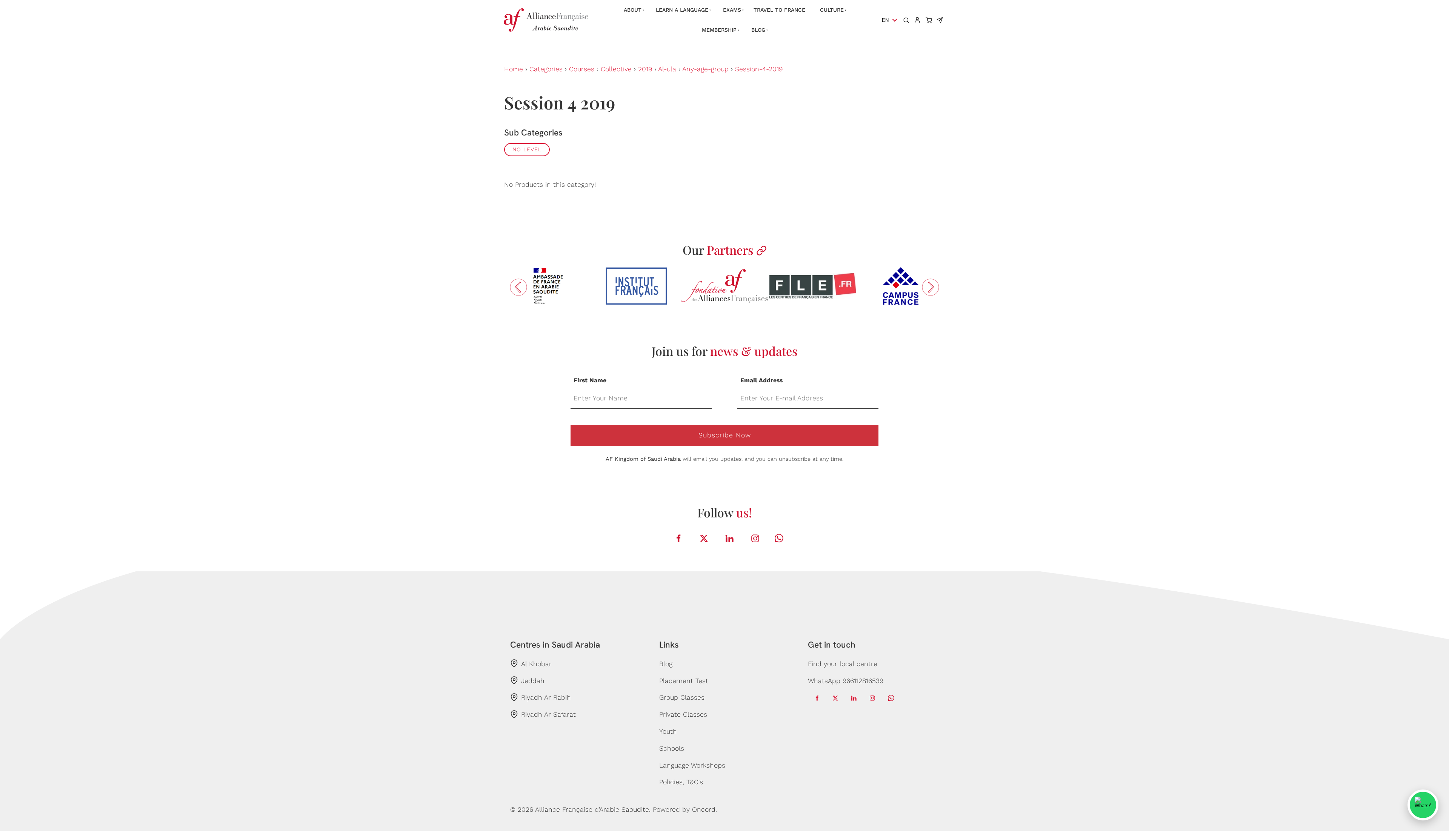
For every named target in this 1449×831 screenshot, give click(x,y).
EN (885, 20)
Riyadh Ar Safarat (548, 714)
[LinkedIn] (729, 538)
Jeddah (533, 681)
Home (513, 69)
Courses (581, 69)
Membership (719, 30)
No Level (526, 149)
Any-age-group (705, 69)
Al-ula (667, 69)
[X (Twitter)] (704, 538)
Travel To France (779, 10)
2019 (645, 69)
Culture (832, 10)
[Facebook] (678, 538)
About (632, 10)
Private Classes (683, 714)
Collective (616, 69)
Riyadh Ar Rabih (546, 697)
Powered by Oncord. (685, 809)
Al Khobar (536, 664)
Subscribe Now (724, 435)
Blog (758, 30)
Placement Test (683, 681)
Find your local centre (842, 664)
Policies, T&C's (681, 782)
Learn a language (682, 10)
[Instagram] (755, 538)
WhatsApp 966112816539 (845, 681)
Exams (732, 10)
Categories (546, 69)
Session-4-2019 (759, 69)
